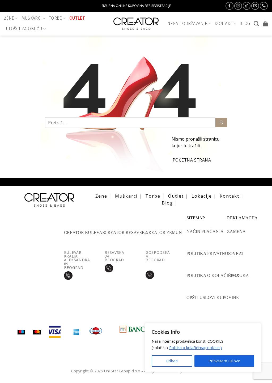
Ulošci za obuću (24, 28)
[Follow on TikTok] (246, 6)
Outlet (77, 18)
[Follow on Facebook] (229, 6)
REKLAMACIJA (242, 218)
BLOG (245, 23)
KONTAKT (223, 23)
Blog (167, 203)
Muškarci (32, 18)
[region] (202, 347)
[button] (265, 23)
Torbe (55, 18)
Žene (9, 18)
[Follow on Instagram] (238, 6)
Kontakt (229, 196)
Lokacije (202, 196)
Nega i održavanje (187, 23)
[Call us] (263, 6)
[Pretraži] (256, 23)
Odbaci (172, 360)
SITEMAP (195, 218)
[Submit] (221, 122)
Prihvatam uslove (224, 360)
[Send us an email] (255, 6)
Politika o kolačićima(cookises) (195, 347)
